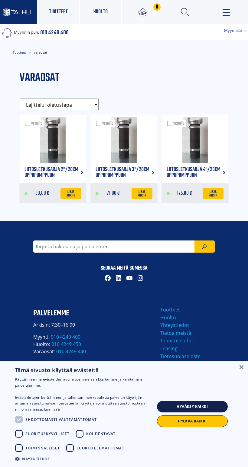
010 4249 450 (66, 344)
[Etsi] (204, 246)
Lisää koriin (71, 193)
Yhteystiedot (174, 325)
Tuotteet (58, 12)
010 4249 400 (54, 32)
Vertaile (36, 123)
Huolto (100, 12)
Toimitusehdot (176, 340)
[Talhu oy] (18, 12)
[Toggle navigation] (227, 12)
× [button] (241, 367)
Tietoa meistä (175, 333)
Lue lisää (52, 409)
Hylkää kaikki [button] (192, 421)
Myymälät (233, 30)
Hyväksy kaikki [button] (192, 406)
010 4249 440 (71, 351)
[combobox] (113, 246)
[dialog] (124, 414)
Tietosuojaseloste (180, 356)
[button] (85, 458)
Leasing (169, 348)
